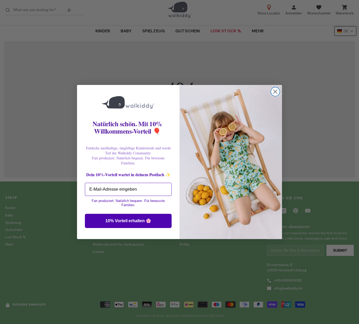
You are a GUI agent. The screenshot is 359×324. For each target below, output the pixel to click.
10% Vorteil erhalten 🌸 (128, 221)
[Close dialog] (275, 91)
